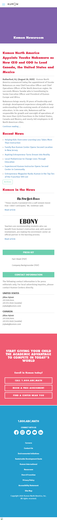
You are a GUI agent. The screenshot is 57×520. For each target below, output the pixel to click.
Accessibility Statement (28, 485)
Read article (10, 210)
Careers (28, 443)
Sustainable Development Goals (28, 459)
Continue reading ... (12, 127)
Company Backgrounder (23, 265)
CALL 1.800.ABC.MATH (28, 380)
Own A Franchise (28, 475)
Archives (7, 182)
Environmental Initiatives (28, 454)
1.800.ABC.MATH (28, 421)
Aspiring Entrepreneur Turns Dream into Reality (27, 155)
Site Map (28, 491)
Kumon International (28, 464)
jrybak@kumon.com (12, 306)
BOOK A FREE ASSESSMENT (28, 388)
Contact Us (28, 448)
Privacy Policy (28, 480)
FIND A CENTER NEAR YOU (28, 395)
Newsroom (28, 470)
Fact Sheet (16, 259)
